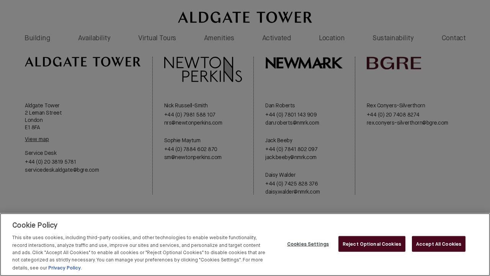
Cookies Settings (308, 244)
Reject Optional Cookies (372, 244)
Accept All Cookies (438, 244)
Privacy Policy (64, 267)
